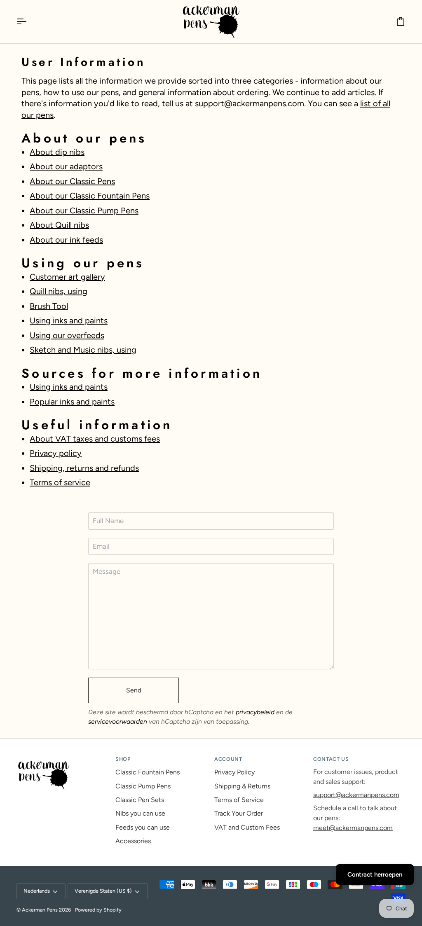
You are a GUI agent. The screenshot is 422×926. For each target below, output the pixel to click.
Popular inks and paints (72, 402)
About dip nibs (57, 152)
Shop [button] (123, 759)
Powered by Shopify (98, 910)
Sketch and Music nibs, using (83, 350)
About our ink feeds (66, 240)
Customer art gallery (67, 277)
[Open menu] (28, 21)
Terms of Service (239, 800)
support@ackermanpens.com (356, 795)
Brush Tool (49, 306)
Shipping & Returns (242, 786)
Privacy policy (56, 453)
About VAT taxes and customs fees (95, 439)
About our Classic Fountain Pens (90, 196)
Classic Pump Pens (143, 786)
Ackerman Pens (40, 910)
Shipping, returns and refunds (84, 468)
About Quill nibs (59, 225)
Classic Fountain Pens (147, 772)
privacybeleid (255, 712)
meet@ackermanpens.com (353, 828)
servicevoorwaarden (117, 721)
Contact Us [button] (331, 759)
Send (133, 690)
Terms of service (60, 482)
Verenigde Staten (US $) (103, 891)
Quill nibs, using (58, 291)
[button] (62, 757)
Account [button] (228, 759)
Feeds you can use (142, 827)
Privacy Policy (234, 772)
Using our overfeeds (67, 335)
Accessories (133, 841)
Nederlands (36, 891)
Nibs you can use (140, 813)
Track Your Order (238, 813)
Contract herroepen (374, 874)
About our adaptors (66, 166)
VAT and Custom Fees (247, 827)
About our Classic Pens (72, 181)
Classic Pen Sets (139, 800)
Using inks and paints (69, 320)
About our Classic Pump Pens (84, 210)
